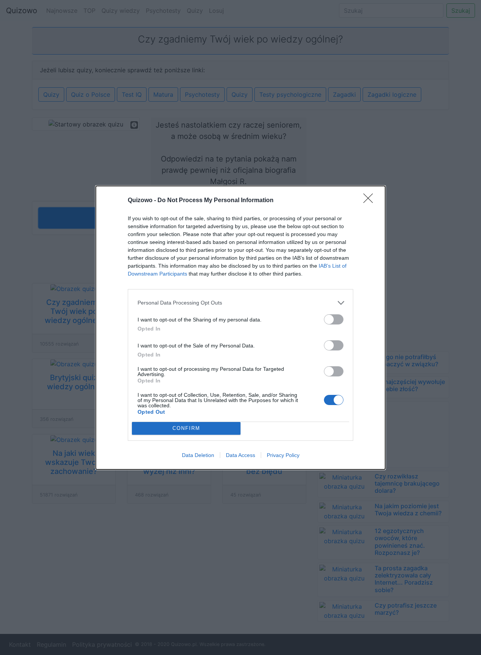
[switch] (333, 319)
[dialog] (240, 327)
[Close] (370, 200)
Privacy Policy (283, 455)
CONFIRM (186, 428)
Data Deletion (198, 455)
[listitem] (240, 303)
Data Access (240, 455)
